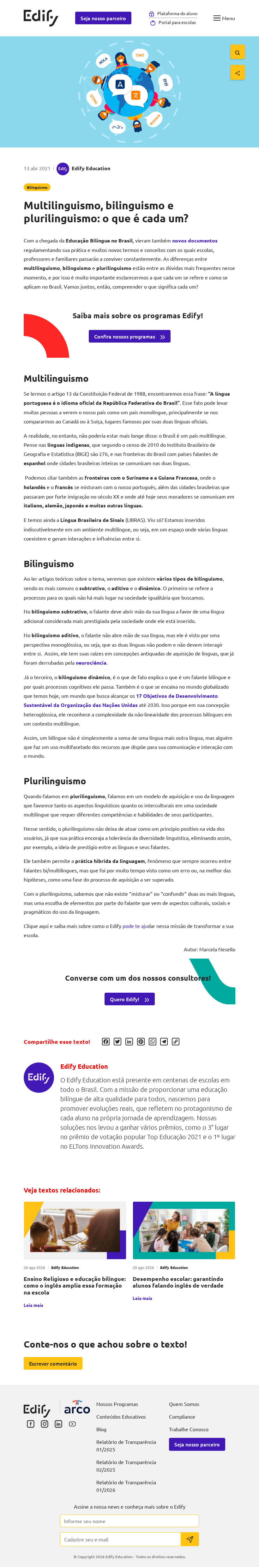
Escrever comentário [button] (53, 1363)
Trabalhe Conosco (188, 1429)
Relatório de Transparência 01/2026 (126, 1486)
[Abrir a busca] (237, 52)
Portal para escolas (177, 22)
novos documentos (195, 240)
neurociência (91, 662)
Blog (101, 1429)
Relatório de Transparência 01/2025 (126, 1445)
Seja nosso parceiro (103, 18)
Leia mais (33, 1305)
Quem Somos (184, 1404)
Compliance (182, 1416)
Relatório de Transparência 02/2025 (126, 1466)
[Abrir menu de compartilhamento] (237, 72)
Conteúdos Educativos (121, 1416)
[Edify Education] (37, 1407)
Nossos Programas (117, 1404)
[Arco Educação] (77, 1407)
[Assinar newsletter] (190, 1539)
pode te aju (135, 926)
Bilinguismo (37, 187)
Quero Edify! (124, 999)
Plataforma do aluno (177, 13)
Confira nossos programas (124, 336)
